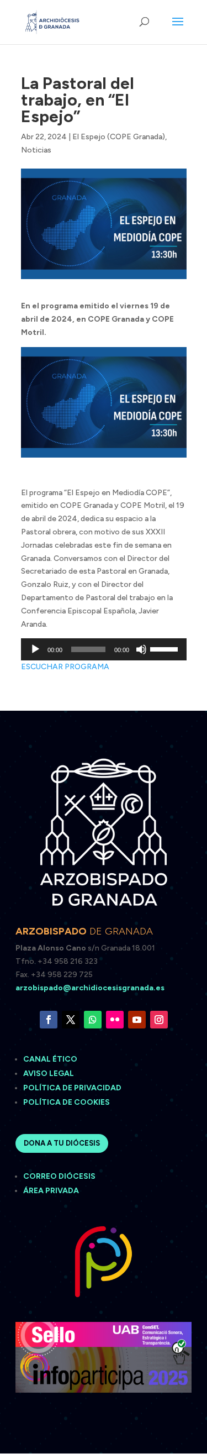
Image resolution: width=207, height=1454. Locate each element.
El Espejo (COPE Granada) (118, 136)
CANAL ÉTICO (51, 1059)
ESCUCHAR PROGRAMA (65, 666)
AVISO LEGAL (49, 1073)
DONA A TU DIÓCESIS (62, 1143)
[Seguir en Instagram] (159, 1019)
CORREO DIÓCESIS (59, 1176)
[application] (104, 649)
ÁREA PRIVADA (51, 1190)
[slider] (165, 648)
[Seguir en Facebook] (48, 1019)
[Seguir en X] (70, 1019)
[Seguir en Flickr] (115, 1019)
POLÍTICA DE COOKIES (66, 1102)
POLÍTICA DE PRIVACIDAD (72, 1088)
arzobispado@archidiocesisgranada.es (89, 988)
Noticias (36, 150)
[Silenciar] (141, 649)
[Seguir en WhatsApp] (93, 1019)
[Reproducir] (35, 649)
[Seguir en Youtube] (137, 1019)
